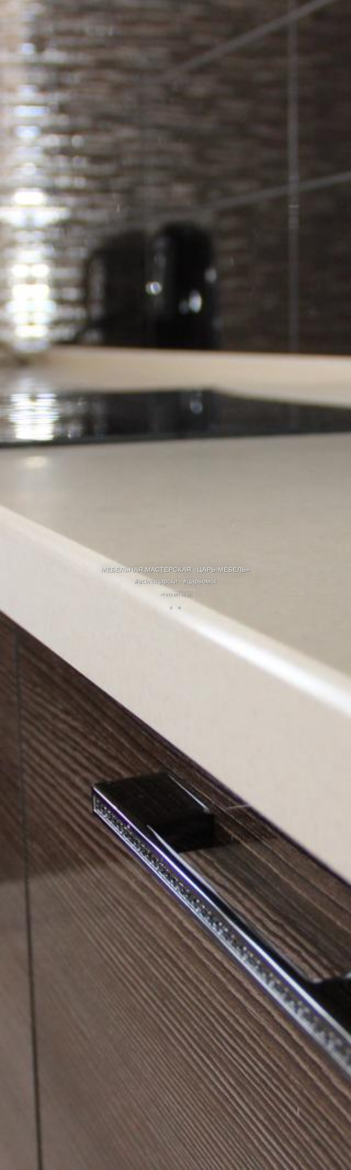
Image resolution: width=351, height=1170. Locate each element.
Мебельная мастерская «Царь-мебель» (175, 569)
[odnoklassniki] (171, 607)
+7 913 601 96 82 (175, 594)
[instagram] (179, 607)
